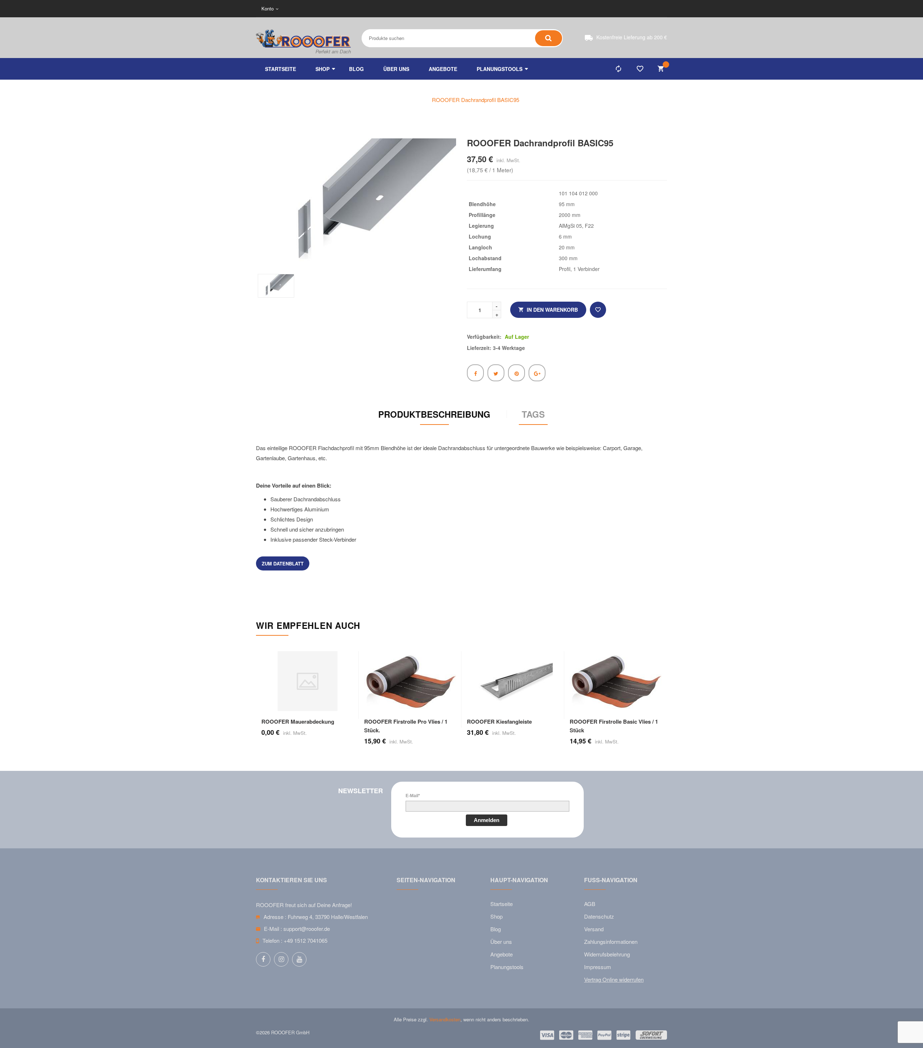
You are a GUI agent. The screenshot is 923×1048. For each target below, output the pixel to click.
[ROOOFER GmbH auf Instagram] (281, 959)
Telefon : (272, 940)
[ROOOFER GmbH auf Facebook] (263, 959)
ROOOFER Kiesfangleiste (499, 721)
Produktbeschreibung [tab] (434, 414)
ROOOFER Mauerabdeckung (297, 721)
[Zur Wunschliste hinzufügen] (598, 310)
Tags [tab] (533, 414)
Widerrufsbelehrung (607, 954)
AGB (589, 903)
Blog (495, 929)
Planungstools (507, 967)
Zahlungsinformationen (610, 941)
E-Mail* (413, 795)
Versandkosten (444, 1019)
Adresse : (275, 916)
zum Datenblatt (283, 563)
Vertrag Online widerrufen (614, 979)
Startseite (501, 903)
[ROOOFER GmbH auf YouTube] (299, 959)
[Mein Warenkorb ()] (661, 69)
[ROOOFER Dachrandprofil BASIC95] (276, 286)
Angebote (501, 954)
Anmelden (486, 820)
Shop (496, 916)
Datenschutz (599, 916)
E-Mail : (273, 928)
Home (411, 99)
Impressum (597, 967)
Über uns (501, 941)
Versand (594, 929)
